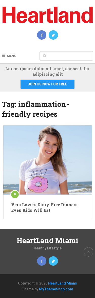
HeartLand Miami (47, 240)
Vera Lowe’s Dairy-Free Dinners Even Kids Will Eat (44, 207)
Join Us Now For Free (47, 84)
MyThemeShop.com (56, 289)
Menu (11, 56)
